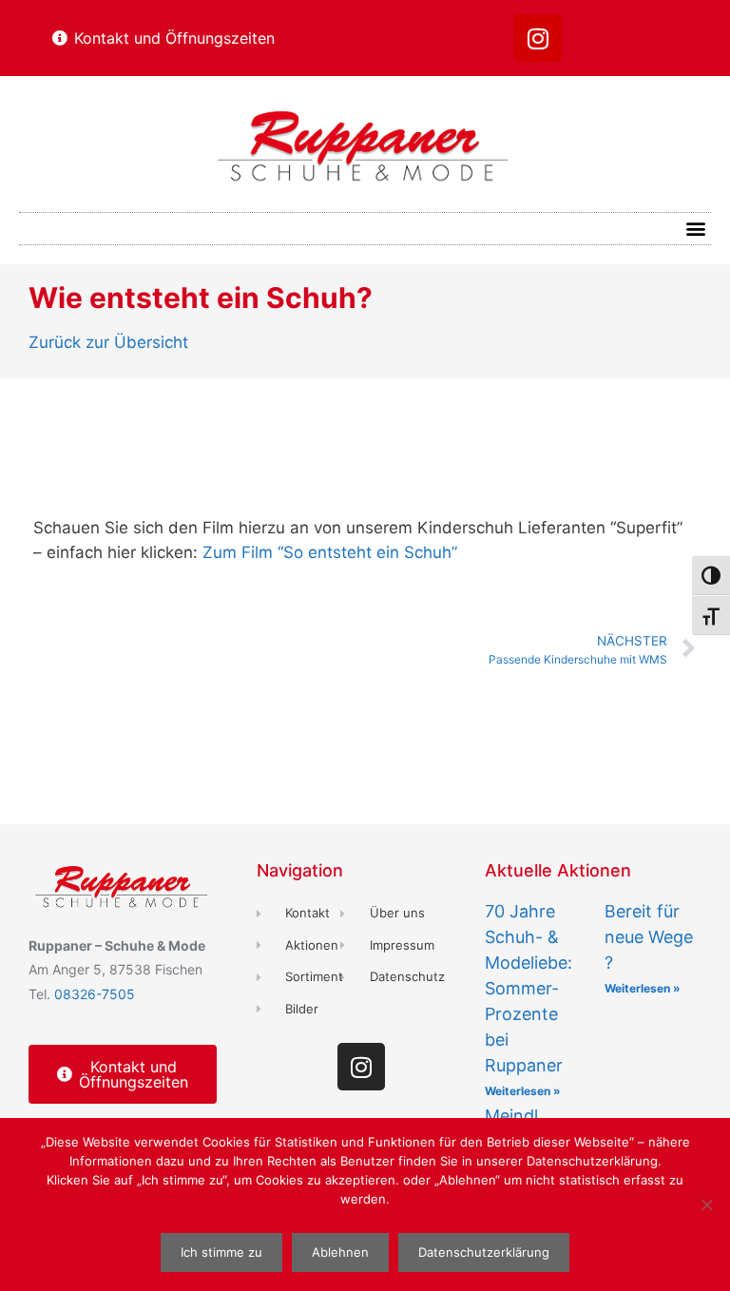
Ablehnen (340, 1252)
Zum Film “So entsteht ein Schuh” (329, 552)
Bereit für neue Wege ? (649, 937)
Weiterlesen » (523, 1091)
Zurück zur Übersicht (108, 342)
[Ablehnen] (706, 1204)
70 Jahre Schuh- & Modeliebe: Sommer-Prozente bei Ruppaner (528, 988)
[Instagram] (538, 38)
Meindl (511, 1116)
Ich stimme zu (221, 1252)
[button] (695, 228)
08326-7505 (94, 994)
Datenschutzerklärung (483, 1252)
